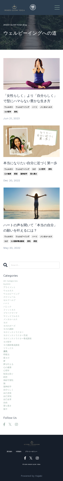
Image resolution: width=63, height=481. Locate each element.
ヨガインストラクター (13, 332)
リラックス (8, 348)
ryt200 (6, 284)
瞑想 (15, 174)
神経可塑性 (8, 380)
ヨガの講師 (8, 329)
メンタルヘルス (46, 107)
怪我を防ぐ (8, 374)
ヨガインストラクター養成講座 (17, 338)
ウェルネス (8, 107)
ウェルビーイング (22, 107)
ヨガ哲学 (7, 112)
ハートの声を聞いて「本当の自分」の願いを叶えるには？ (30, 227)
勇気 (15, 112)
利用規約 (18, 451)
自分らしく (8, 390)
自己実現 (7, 396)
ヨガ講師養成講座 (17, 241)
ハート (34, 107)
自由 (5, 402)
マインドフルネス (11, 316)
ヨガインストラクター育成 (15, 335)
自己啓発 (7, 393)
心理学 (6, 370)
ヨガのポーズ (9, 326)
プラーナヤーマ (10, 313)
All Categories (10, 281)
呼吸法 (6, 354)
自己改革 (7, 399)
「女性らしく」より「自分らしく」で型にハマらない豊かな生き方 (30, 98)
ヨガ (34, 169)
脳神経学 (23, 174)
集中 (5, 409)
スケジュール (9, 297)
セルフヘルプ (9, 300)
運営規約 (9, 451)
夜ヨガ (6, 358)
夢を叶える (8, 364)
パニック (7, 306)
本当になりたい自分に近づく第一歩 (30, 163)
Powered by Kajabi (31, 475)
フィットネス (9, 310)
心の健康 (7, 174)
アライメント (9, 287)
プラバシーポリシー (31, 451)
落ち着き (33, 174)
